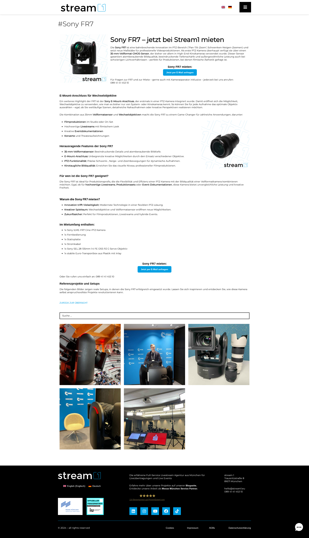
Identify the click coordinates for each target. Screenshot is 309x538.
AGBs (212, 528)
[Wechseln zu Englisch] (223, 7)
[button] (299, 527)
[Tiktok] (177, 511)
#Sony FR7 (76, 24)
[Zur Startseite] (82, 12)
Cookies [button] (170, 528)
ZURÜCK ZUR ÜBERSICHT (74, 303)
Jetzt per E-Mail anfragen (180, 72)
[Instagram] (144, 511)
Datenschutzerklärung (240, 528)
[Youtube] (155, 511)
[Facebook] (166, 511)
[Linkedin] (133, 511)
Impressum (192, 528)
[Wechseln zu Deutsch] (230, 7)
